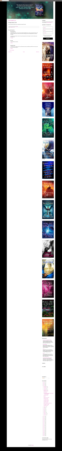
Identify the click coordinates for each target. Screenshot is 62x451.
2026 (44, 382)
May (44, 410)
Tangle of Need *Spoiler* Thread (47, 357)
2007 (44, 433)
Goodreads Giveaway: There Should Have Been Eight (48, 393)
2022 (44, 416)
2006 (44, 434)
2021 (44, 417)
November (45, 387)
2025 (44, 383)
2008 (44, 432)
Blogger (33, 445)
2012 (44, 427)
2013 (44, 426)
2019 (44, 419)
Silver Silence (45, 392)
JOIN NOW (48, 38)
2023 (44, 385)
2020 (44, 418)
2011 (44, 428)
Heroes (44, 396)
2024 (44, 384)
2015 (44, 424)
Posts (44, 378)
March (45, 412)
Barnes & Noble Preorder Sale (47, 403)
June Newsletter (45, 344)
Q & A (43, 353)
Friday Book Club (12, 27)
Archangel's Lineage (46, 404)
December (45, 386)
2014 (44, 425)
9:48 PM (11, 48)
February (45, 413)
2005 (44, 435)
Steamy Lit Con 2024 (46, 397)
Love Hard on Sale (46, 399)
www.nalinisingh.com (49, 22)
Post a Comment (11, 50)
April (44, 411)
